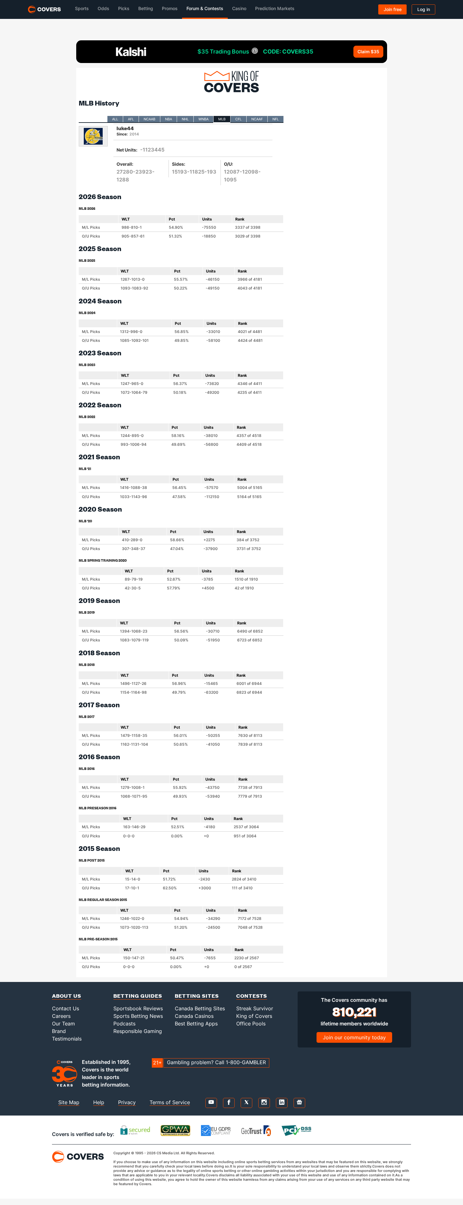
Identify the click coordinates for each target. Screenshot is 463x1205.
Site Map (68, 1102)
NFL (275, 119)
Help (98, 1102)
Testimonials (67, 1039)
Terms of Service (170, 1102)
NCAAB (149, 119)
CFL (238, 119)
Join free (393, 9)
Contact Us (65, 1008)
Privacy (127, 1102)
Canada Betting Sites (200, 1008)
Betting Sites (197, 995)
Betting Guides (137, 995)
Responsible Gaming (137, 1031)
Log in (423, 9)
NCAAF (257, 119)
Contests (251, 995)
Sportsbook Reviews (138, 1008)
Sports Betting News (138, 1016)
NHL (185, 119)
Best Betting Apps (196, 1023)
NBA (168, 119)
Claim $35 (368, 51)
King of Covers (254, 1016)
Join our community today (354, 1037)
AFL (131, 119)
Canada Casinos (194, 1016)
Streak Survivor (254, 1008)
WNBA (203, 119)
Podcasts (124, 1023)
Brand (59, 1031)
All (115, 119)
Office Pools (251, 1023)
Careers (61, 1016)
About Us (66, 995)
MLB (222, 119)
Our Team (63, 1023)
